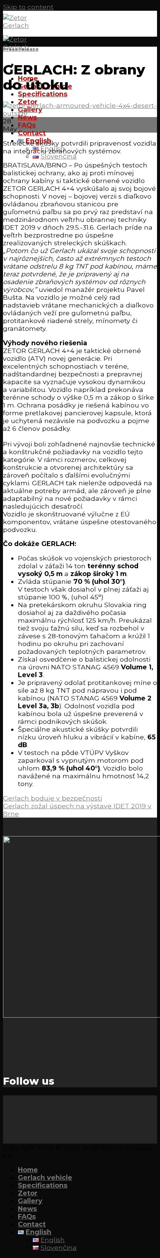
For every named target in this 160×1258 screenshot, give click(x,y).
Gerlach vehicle (45, 1177)
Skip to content (28, 7)
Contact (32, 133)
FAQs (27, 125)
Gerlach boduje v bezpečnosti (52, 798)
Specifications (42, 94)
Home (28, 1170)
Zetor (28, 1193)
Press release (21, 49)
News (27, 117)
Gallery (30, 1201)
